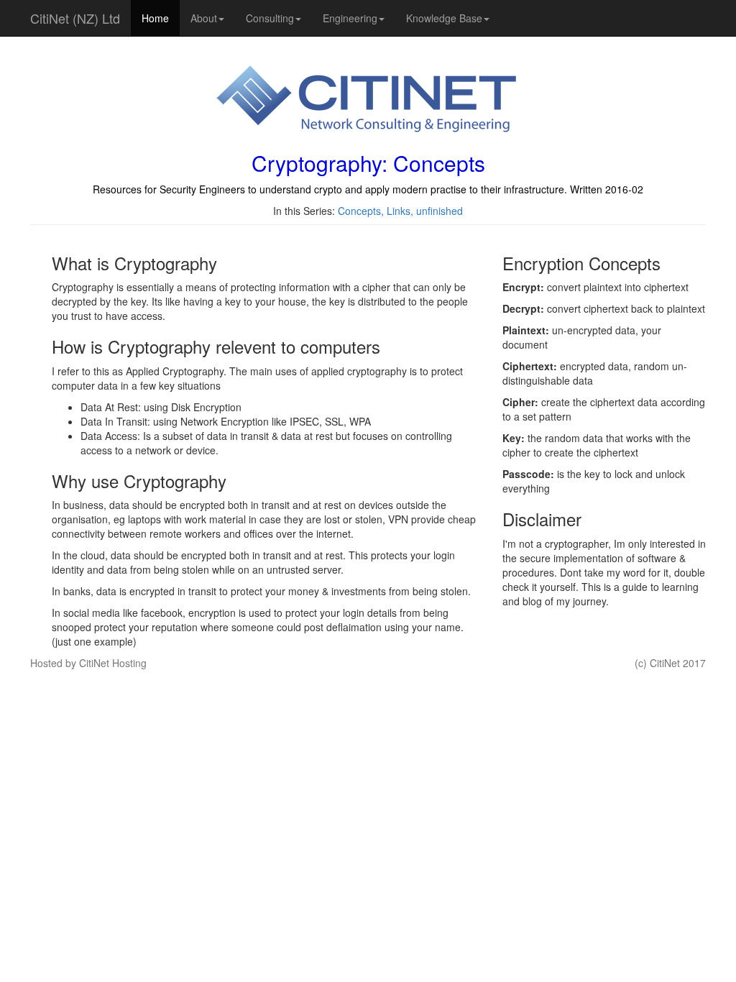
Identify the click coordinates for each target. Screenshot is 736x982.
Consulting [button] (270, 18)
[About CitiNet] (368, 101)
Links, (401, 210)
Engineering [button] (350, 18)
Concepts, (362, 210)
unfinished (439, 210)
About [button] (203, 18)
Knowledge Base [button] (444, 18)
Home (155, 18)
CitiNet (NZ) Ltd (75, 18)
